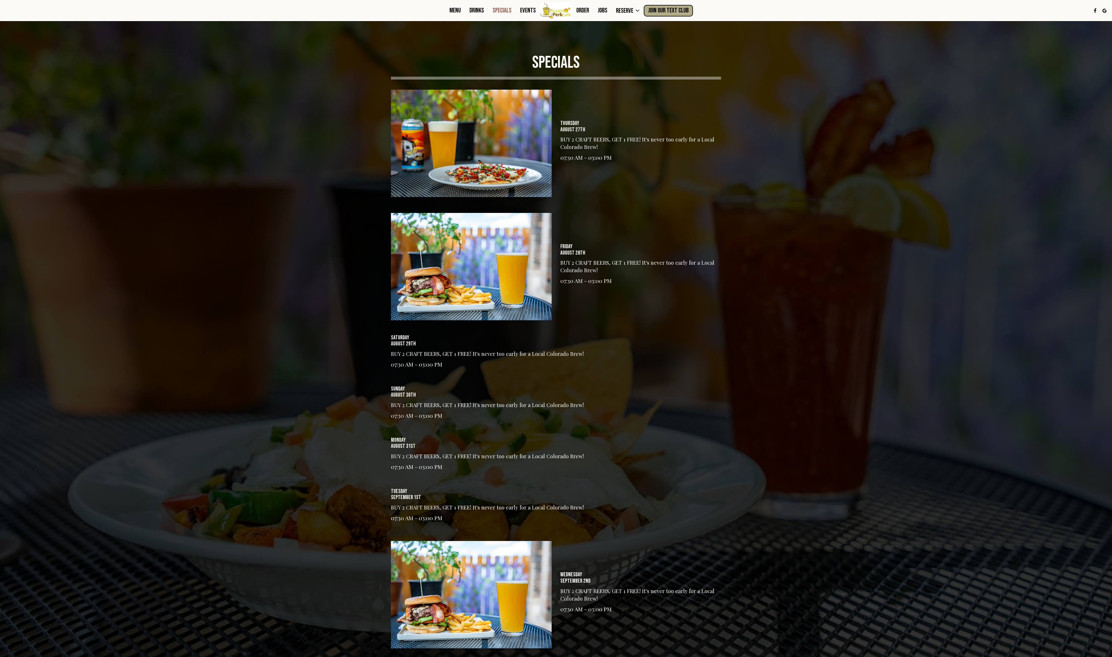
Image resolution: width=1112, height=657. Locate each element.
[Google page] (1104, 10)
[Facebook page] (1095, 10)
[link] (556, 11)
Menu (455, 11)
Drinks (476, 11)
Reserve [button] (625, 10)
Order (582, 11)
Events (528, 11)
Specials (502, 11)
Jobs (602, 11)
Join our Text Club (668, 10)
